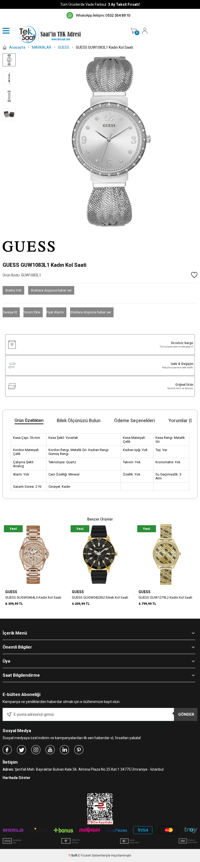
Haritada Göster (16, 778)
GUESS (11, 592)
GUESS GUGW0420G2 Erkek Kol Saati (100, 597)
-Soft (73, 855)
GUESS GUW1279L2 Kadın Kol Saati (165, 597)
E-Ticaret (84, 855)
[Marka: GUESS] (100, 246)
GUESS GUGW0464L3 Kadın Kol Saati (33, 597)
